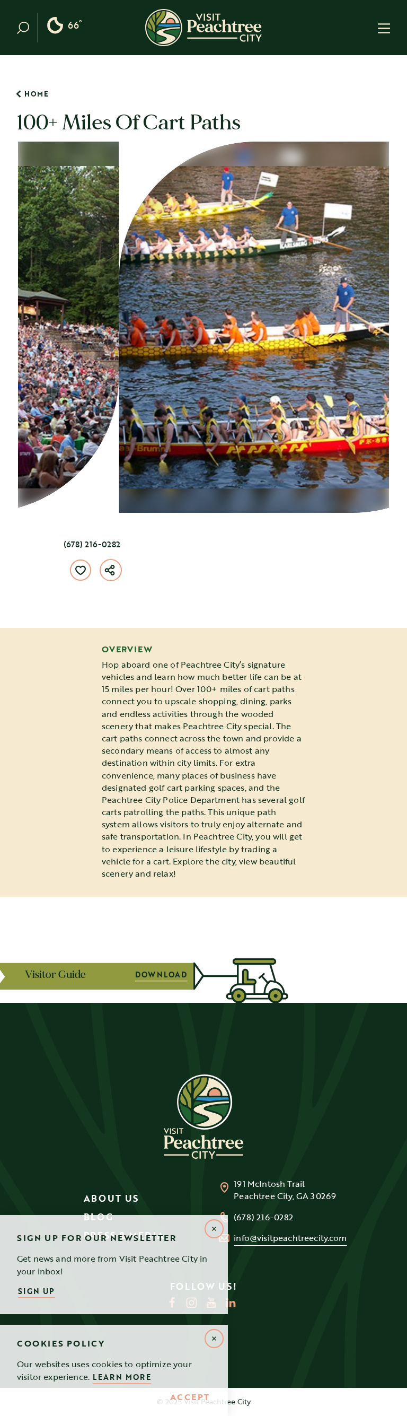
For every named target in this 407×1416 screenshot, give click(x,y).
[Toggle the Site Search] (27, 27)
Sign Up (36, 1291)
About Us (111, 1198)
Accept (190, 1397)
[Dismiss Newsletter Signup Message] (214, 1228)
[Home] (203, 27)
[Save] (80, 570)
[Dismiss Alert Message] (214, 1338)
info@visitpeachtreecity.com (290, 1238)
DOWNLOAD (267, 974)
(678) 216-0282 (92, 544)
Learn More (122, 1377)
